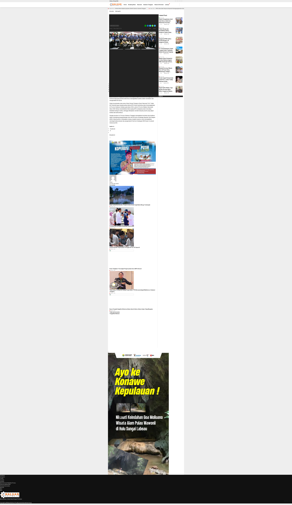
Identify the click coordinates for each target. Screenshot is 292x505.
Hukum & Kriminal (158, 4)
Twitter (1, 478)
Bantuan (2, 487)
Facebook (2, 475)
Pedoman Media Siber (5, 484)
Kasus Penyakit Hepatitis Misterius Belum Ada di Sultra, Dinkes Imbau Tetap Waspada (131, 309)
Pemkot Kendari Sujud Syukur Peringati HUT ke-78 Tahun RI (124, 247)
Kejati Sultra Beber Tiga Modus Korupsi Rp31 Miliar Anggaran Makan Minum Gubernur (166, 89)
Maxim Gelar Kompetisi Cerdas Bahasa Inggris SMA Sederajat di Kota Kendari (165, 60)
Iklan (1, 489)
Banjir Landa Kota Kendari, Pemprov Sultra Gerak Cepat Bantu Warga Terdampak (129, 204)
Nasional (139, 4)
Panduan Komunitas (5, 486)
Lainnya (167, 4)
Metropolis (118, 11)
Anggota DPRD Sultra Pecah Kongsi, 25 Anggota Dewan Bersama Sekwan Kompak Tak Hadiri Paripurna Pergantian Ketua (165, 40)
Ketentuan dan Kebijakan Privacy (8, 483)
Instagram (2, 477)
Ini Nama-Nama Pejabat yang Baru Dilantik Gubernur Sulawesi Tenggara (130, 8)
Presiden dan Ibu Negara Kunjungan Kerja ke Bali (121, 226)
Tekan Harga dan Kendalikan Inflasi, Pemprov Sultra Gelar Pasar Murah (165, 30)
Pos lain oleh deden (114, 183)
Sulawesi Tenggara (148, 4)
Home (125, 4)
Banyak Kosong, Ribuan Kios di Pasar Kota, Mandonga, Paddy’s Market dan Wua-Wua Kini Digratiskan (165, 69)
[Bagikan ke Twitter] (150, 25)
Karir (1, 490)
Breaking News (132, 4)
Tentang (2, 481)
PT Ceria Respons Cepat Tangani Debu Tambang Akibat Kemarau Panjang (166, 50)
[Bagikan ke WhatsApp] (152, 25)
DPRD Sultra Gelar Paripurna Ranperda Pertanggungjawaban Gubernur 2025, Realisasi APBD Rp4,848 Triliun (179, 8)
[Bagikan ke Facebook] (148, 25)
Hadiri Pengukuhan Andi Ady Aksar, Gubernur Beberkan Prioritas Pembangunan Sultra (166, 20)
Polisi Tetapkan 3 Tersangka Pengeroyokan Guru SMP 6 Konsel (125, 268)
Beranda (111, 11)
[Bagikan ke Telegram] (155, 25)
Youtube (2, 480)
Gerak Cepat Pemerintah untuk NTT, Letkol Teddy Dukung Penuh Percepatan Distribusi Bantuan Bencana (166, 79)
